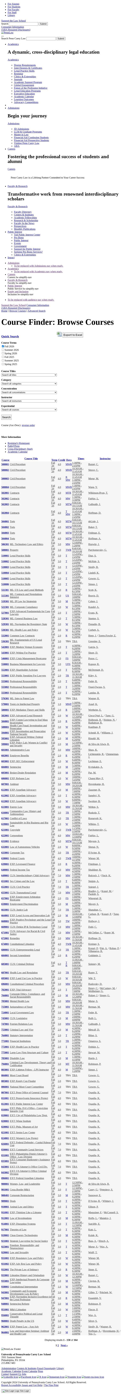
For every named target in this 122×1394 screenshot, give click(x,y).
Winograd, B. (95, 898)
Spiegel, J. (93, 887)
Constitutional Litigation (22, 944)
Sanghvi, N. (94, 795)
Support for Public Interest (27, 249)
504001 (5, 521)
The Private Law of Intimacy (24, 1269)
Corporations (16, 835)
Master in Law (21, 134)
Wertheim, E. (95, 710)
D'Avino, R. (94, 852)
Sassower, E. (94, 1195)
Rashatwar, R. (95, 722)
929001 (5, 1252)
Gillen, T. (93, 1292)
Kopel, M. (107, 891)
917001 (5, 1229)
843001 (5, 1166)
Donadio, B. (94, 624)
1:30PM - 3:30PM (77, 498)
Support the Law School (13, 20)
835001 (5, 1161)
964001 (5, 1332)
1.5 (59, 1315)
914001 (5, 1224)
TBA (74, 641)
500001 (5, 464)
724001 (5, 1012)
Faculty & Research (17, 186)
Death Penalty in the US (22, 1321)
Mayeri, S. (93, 904)
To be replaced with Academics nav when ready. (38, 271)
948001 (5, 1303)
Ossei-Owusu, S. (96, 687)
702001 (5, 989)
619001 (5, 824)
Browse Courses (17, 311)
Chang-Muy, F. (96, 778)
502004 (5, 512)
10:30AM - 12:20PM (77, 715)
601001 (5, 749)
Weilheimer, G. (95, 991)
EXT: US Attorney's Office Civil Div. (29, 1166)
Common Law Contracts (22, 635)
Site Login (24, 1391)
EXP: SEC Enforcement (22, 761)
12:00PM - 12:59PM (77, 1286)
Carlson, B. (94, 914)
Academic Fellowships (25, 217)
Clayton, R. (94, 1281)
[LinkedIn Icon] (9, 1377)
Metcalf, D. (94, 1029)
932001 (5, 1269)
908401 (5, 1195)
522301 (5, 607)
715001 (5, 1006)
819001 (5, 1115)
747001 (5, 1024)
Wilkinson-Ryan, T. (98, 492)
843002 (5, 1172)
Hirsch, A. (104, 1241)
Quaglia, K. (94, 1092)
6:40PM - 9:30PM (77, 727)
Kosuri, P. (107, 914)
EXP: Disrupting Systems (23, 1224)
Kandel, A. (93, 607)
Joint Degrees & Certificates (28, 68)
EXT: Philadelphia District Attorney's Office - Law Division (28, 1155)
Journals (18, 79)
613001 (5, 807)
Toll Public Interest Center (27, 234)
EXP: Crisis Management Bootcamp (28, 658)
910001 (5, 1206)
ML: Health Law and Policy (24, 630)
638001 (5, 858)
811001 (5, 1098)
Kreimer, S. (94, 944)
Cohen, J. (93, 601)
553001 (5, 675)
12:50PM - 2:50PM (77, 744)
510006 (5, 584)
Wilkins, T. (93, 824)
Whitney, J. (108, 1201)
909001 (5, 1201)
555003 (5, 692)
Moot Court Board (19, 1075)
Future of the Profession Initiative (30, 88)
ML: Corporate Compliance (24, 607)
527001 (5, 612)
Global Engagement (24, 85)
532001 (5, 635)
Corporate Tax (17, 852)
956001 (5, 1315)
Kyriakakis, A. (95, 767)
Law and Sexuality (19, 1252)
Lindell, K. (93, 572)
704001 (5, 995)
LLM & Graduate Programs (28, 131)
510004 (5, 572)
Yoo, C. (92, 1333)
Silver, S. (92, 1321)
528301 (5, 618)
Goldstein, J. (94, 955)
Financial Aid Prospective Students (31, 140)
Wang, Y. (93, 487)
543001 (5, 652)
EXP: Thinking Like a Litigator (25, 1212)
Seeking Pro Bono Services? (28, 251)
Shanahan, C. (95, 909)
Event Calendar (29, 1371)
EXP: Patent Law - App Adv (24, 1326)
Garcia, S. (93, 647)
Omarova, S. (94, 1041)
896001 (5, 1178)
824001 (5, 1138)
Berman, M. (94, 1006)
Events (17, 243)
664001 (5, 915)
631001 (5, 841)
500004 (5, 487)
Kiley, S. (92, 675)
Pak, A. (104, 948)
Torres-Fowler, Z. (107, 635)
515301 (5, 595)
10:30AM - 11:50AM (77, 807)
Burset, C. (93, 464)
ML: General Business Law (24, 618)
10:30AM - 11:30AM (77, 675)
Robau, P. (114, 948)
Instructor (105, 458)
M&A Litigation (18, 1309)
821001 (5, 1132)
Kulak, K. (93, 1235)
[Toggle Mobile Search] (2, 36)
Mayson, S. (94, 841)
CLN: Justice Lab (19, 909)
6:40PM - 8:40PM (77, 1321)
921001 (5, 1241)
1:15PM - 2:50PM (77, 830)
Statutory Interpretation (21, 1035)
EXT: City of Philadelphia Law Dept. (28, 1115)
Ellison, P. (93, 1206)
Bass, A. (92, 1241)
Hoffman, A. (94, 538)
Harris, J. (92, 1058)
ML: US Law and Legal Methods (27, 590)
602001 (5, 755)
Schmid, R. (94, 732)
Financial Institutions (20, 1041)
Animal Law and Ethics (22, 1206)
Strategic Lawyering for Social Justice (29, 1241)
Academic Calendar (24, 96)
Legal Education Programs (27, 90)
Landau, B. (94, 692)
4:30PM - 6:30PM (77, 795)
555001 (5, 681)
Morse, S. (93, 1001)
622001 (5, 835)
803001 (5, 1069)
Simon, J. (93, 584)
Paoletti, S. (93, 894)
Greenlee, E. (94, 641)
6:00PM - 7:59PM (77, 801)
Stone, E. (93, 1269)
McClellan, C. (95, 932)
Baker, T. (93, 527)
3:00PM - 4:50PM (77, 870)
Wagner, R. (94, 698)
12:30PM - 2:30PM (77, 1189)
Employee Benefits (19, 755)
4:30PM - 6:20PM (77, 635)
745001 (5, 1018)
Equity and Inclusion (18, 291)
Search (4, 23)
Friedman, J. (94, 864)
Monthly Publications (24, 229)
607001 (5, 784)
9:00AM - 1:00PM (77, 967)
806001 (5, 1086)
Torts (12, 521)
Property (14, 550)
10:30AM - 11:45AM (77, 470)
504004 (5, 538)
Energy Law (16, 807)
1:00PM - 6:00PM (77, 898)
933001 (5, 1275)
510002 (5, 561)
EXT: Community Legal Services (26, 1149)
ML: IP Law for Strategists (23, 601)
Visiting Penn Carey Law (26, 143)
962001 (5, 1326)
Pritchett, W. (106, 1292)
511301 (5, 590)
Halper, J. (93, 995)
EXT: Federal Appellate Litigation (27, 1178)
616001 (5, 812)
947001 (5, 1298)
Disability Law (17, 1058)
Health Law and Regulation (24, 972)
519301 (5, 601)
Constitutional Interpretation (24, 1286)
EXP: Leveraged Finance (22, 864)
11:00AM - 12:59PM (77, 1224)
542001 (5, 647)
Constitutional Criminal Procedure (27, 984)
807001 (5, 1092)
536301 (5, 641)
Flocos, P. (93, 1309)
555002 (5, 687)
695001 (5, 978)
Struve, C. (93, 470)
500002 (5, 470)
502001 (5, 492)
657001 (5, 898)
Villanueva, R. (95, 951)
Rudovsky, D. (95, 984)
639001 (5, 864)
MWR (69, 464)
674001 (5, 944)
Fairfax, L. (93, 498)
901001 (5, 1189)
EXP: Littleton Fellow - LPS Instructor (29, 1069)
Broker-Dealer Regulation (23, 772)
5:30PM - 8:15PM (77, 590)
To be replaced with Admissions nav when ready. (38, 265)
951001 (5, 1309)
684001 (5, 955)
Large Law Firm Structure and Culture (29, 1052)
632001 (5, 847)
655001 (5, 892)
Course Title (31, 458)
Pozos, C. (93, 658)
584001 (5, 721)
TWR (68, 550)
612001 (5, 789)
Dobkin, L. (93, 1046)
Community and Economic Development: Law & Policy (24, 1292)
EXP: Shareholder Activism (24, 670)
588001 (5, 727)
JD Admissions (21, 129)
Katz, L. (92, 1229)
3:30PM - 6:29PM (77, 1195)
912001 (5, 1218)
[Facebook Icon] (27, 1377)
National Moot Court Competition (27, 1086)
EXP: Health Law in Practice (24, 1046)
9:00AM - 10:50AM (77, 978)
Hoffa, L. (93, 1218)
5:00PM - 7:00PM (77, 790)
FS (67, 658)
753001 (5, 1029)
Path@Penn (14, 446)
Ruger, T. (93, 972)
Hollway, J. (94, 921)
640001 (5, 869)
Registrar (18, 73)
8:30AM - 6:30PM (77, 664)
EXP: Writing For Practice (23, 652)
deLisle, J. (93, 521)
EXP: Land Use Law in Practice (26, 978)
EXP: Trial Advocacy (20, 989)
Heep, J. (92, 635)
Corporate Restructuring (22, 1195)
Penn (40, 1371)
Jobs (24, 1374)
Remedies (15, 938)
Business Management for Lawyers (27, 664)
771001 (5, 1041)
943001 (5, 1292)
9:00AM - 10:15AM (77, 504)
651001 (5, 881)
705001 (5, 1001)
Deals (13, 1201)
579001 (5, 704)
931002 (5, 1263)
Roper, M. (109, 932)
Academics (13, 44)
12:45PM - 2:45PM (77, 555)
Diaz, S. (92, 555)
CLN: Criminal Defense (22, 964)
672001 (5, 938)
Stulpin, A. (93, 881)
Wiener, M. (93, 858)
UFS (68, 664)
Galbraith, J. (94, 504)
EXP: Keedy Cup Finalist (23, 1081)
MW (68, 480)
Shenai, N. (93, 847)
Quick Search (10, 336)
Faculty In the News (24, 223)
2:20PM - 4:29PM (77, 1035)
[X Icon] (41, 1377)
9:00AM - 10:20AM (77, 784)
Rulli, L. (92, 1018)
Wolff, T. (92, 1252)
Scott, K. (92, 590)
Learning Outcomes (24, 99)
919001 (5, 1235)
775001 (5, 1052)
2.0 (59, 612)
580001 (5, 710)
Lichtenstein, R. (96, 754)
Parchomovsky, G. (97, 550)
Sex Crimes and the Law (22, 881)
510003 (5, 567)
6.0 (59, 964)
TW (68, 921)
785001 (5, 1058)
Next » (64, 1345)
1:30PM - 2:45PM (77, 464)
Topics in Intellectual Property (25, 704)
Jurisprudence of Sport (21, 1006)
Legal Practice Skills (24, 70)
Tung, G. (109, 715)
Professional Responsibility (23, 681)
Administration (8, 1368)
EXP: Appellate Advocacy (23, 789)
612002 (5, 795)
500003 (5, 478)
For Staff (12, 12)
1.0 (59, 704)
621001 (5, 829)
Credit (61, 460)
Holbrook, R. (95, 719)
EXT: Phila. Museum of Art (24, 1126)
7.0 (59, 875)
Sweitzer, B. (94, 801)
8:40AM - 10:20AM (77, 550)
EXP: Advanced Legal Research (26, 715)
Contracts (14, 492)
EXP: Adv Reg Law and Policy (26, 1263)
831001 (5, 1155)
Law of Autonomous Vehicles (25, 847)
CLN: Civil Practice (20, 887)
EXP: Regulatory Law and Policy (27, 1258)
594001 (5, 732)
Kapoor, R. (93, 664)
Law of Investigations (21, 1218)
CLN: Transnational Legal (23, 892)
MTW (69, 504)
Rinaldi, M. (94, 738)
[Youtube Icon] (73, 1377)
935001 (5, 1281)
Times (81, 458)
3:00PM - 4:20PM (77, 750)
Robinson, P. (94, 1064)
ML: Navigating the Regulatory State (28, 624)
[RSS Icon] (93, 1377)
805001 (5, 1081)
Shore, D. (93, 652)
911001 (5, 1212)
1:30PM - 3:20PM (77, 653)
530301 (5, 630)
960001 (5, 1321)
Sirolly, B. (93, 567)
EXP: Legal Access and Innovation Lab (30, 915)
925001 (5, 1246)
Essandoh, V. (95, 1298)
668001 (5, 921)
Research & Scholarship (26, 220)
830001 (5, 1149)
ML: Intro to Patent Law (22, 698)
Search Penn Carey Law (13, 38)
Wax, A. (104, 1246)
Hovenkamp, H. (96, 784)
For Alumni (13, 4)
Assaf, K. (93, 704)
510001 (5, 555)
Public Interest (15, 232)
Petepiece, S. (106, 1189)
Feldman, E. (94, 532)
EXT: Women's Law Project (24, 1138)
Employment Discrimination (24, 904)
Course (5, 460)
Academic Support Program (28, 82)
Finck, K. (106, 875)
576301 (5, 698)
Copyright (15, 829)
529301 (5, 624)
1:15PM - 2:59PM (77, 1315)
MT (67, 1064)
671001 (5, 932)
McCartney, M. (107, 988)
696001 (5, 984)
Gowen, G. (94, 578)
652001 (5, 887)
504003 (5, 532)
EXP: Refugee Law (20, 778)
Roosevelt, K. (95, 818)
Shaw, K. (93, 749)
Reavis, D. (93, 595)
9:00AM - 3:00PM (77, 595)
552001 (5, 670)
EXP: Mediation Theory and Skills (27, 710)
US (67, 595)
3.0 (59, 544)
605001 (5, 772)
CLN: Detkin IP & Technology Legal (28, 927)
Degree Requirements (25, 65)
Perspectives (20, 226)
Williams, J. (107, 732)
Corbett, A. (93, 630)
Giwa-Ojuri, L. (95, 715)
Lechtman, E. (95, 761)
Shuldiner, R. (95, 869)
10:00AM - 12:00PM (77, 835)
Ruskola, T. (94, 812)
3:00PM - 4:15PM (77, 858)
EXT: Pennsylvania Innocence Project (29, 1098)
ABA (17, 146)
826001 (5, 1144)
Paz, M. (92, 772)
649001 (5, 875)
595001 (5, 738)
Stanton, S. (93, 618)
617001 (5, 818)
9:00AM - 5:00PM (77, 658)
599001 (5, 744)
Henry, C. (93, 988)
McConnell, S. (111, 1212)
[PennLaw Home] (7, 32)
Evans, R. (93, 612)
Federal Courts (17, 858)
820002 (5, 1126)
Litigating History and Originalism (27, 1275)
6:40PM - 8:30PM (77, 670)
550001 (5, 664)
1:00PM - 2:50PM (77, 613)
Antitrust (14, 784)
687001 (5, 972)
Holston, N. (109, 719)
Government (20, 246)
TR (67, 675)
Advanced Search (36, 311)
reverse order (28, 425)
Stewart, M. (94, 1052)
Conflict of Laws (18, 818)
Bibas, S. (92, 1035)
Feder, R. (93, 681)
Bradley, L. (94, 891)
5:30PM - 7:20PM (77, 767)
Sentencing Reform (19, 1303)
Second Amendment (20, 955)
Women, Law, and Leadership (25, 1184)
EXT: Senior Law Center (22, 1132)
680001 (5, 949)
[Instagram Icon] (55, 1377)
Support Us (15, 1374)
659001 (5, 904)
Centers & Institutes (24, 214)
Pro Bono (19, 237)
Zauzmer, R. (94, 789)
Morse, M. (93, 478)
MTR (68, 492)
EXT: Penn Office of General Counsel (29, 1092)
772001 (5, 1046)
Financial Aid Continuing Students (31, 137)
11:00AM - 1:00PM (77, 961)
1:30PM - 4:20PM (77, 904)
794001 (5, 1064)
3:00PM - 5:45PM (77, 778)
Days (69, 460)
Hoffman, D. (94, 512)
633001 (5, 852)
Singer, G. (105, 995)
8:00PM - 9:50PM (77, 847)
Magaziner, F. (95, 1212)
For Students (14, 6)
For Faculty (13, 9)
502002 (5, 498)
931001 (5, 1258)
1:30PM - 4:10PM (77, 1058)
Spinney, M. (94, 964)
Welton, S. (93, 807)
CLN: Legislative (18, 1018)
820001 (5, 1121)
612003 (5, 801)
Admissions (13, 108)
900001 (5, 1184)
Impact (11, 257)
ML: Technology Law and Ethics (26, 544)
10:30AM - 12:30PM (77, 1275)
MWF (69, 704)
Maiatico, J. (105, 1218)
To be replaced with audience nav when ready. (31, 299)
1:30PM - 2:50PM (77, 704)
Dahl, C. (92, 927)
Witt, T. (92, 978)
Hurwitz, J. (93, 544)
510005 (5, 578)
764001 (5, 1035)
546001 (5, 658)
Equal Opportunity (46, 1368)
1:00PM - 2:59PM (77, 1309)
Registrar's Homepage (19, 443)
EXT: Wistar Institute (20, 1121)
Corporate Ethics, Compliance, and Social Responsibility (27, 995)
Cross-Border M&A (20, 1189)
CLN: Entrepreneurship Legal (25, 949)
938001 (5, 1286)
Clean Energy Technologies (24, 1235)
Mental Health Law (19, 1001)
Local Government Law (22, 1012)
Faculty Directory (23, 212)
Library (11, 15)
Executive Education (24, 93)
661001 (5, 909)
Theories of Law (18, 1229)
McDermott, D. (96, 670)
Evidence (14, 841)
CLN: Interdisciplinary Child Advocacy (30, 875)
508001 (5, 550)
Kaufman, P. (94, 727)
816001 (5, 1109)
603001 (5, 761)
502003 (5, 504)
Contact (5, 1374)
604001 (5, 767)
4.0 (59, 464)
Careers (11, 149)
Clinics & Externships (25, 76)
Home (4, 311)
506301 (5, 544)
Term (54, 460)
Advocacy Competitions (26, 102)
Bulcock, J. (94, 875)
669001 (5, 927)
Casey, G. (93, 1189)
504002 (5, 527)
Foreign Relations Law (21, 1024)
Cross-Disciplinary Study (20, 449)
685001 (5, 964)
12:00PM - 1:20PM (77, 544)
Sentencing (15, 767)
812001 (5, 1104)
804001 (5, 1075)
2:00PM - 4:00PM (77, 1018)
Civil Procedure (18, 464)
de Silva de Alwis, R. (99, 744)
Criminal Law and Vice (21, 1029)
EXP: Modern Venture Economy (26, 647)
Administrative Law (20, 749)
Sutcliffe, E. (94, 1224)
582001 (5, 715)
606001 (5, 778)
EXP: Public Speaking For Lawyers (28, 675)
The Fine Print (51, 1385)
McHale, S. (94, 561)
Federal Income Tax (20, 869)
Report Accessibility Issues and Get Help (21, 1385)
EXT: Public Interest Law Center (26, 1104)
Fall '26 (53, 464)
